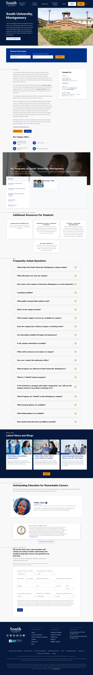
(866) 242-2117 (73, 88)
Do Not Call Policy (28, 651)
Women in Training (46, 85)
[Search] (86, 4)
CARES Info (54, 637)
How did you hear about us (64, 593)
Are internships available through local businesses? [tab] (15, 333)
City (37, 586)
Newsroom (35, 641)
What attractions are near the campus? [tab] (15, 274)
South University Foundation (40, 637)
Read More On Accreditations (46, 541)
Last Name (30, 578)
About (33, 632)
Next (60, 57)
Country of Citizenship (43, 593)
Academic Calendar (56, 632)
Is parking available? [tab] (15, 291)
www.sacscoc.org (33, 536)
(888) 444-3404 (74, 638)
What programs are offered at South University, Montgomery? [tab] (15, 367)
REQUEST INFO (18, 131)
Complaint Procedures (71, 651)
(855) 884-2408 (74, 633)
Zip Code (58, 586)
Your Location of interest (18, 54)
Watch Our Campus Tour (13, 38)
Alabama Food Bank (41, 89)
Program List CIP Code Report (43, 653)
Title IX (62, 651)
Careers (34, 639)
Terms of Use (81, 651)
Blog (33, 644)
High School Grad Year (24, 593)
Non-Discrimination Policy (53, 651)
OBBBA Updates (55, 641)
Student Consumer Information (15, 651)
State (67, 586)
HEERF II (53, 639)
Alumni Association (37, 635)
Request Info (72, 4)
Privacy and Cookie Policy (40, 651)
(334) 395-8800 (70, 89)
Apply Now (80, 4)
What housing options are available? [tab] (15, 403)
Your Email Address (42, 578)
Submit (20, 610)
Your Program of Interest (41, 54)
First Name (20, 578)
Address (19, 586)
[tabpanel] (58, 192)
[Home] (11, 3)
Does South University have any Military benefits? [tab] (15, 420)
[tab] (17, 179)
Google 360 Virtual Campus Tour (21, 127)
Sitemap (54, 653)
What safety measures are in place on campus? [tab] (15, 350)
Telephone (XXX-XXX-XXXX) (63, 578)
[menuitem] (22, 4)
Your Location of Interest (25, 571)
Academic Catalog (56, 635)
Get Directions (65, 83)
